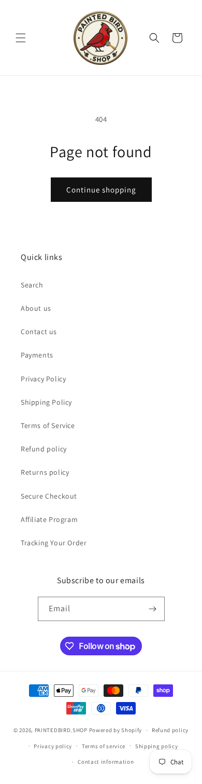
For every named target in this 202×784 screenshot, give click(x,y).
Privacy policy (53, 746)
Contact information (106, 761)
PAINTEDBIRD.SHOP (61, 730)
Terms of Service (48, 425)
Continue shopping (101, 190)
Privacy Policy (43, 378)
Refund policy (44, 448)
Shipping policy (156, 746)
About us (36, 308)
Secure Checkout (49, 496)
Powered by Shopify (115, 730)
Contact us (39, 331)
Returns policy (45, 472)
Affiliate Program (49, 519)
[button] (20, 37)
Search (32, 285)
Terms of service (103, 746)
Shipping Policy (46, 402)
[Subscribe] (152, 609)
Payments (37, 355)
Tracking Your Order (53, 542)
